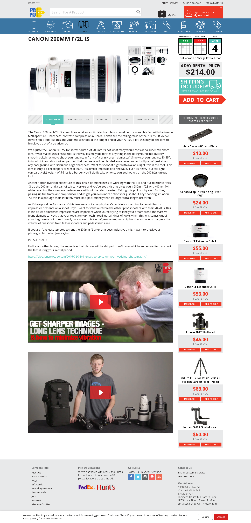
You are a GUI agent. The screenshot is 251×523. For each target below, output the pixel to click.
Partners (36, 500)
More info (189, 163)
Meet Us (36, 472)
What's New (50, 31)
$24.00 (200, 202)
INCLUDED (122, 119)
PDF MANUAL (146, 119)
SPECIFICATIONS (78, 119)
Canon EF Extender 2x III (200, 287)
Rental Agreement (42, 488)
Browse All (34, 31)
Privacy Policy (30, 518)
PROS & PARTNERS (214, 3)
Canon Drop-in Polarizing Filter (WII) (200, 193)
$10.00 (200, 153)
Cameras (67, 31)
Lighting (133, 31)
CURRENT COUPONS (192, 3)
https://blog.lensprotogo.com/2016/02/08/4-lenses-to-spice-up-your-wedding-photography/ (87, 256)
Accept (221, 516)
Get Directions (186, 476)
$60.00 (200, 434)
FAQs (35, 480)
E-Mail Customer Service (191, 472)
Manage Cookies (41, 504)
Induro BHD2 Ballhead (200, 332)
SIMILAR (102, 119)
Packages (200, 31)
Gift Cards (37, 484)
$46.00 (200, 339)
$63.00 (200, 388)
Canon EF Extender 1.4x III (200, 241)
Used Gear (217, 31)
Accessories (184, 31)
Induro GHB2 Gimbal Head (200, 427)
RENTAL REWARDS (170, 3)
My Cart (173, 15)
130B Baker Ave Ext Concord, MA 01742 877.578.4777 (189, 490)
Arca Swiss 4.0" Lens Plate (200, 146)
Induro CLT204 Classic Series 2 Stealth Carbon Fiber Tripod (200, 380)
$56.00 (200, 293)
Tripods (100, 31)
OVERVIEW (53, 119)
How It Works (39, 476)
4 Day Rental (200, 158)
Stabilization (117, 31)
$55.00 (200, 248)
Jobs (34, 496)
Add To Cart (211, 163)
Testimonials (39, 492)
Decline (205, 516)
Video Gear (150, 31)
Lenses (83, 31)
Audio (167, 31)
